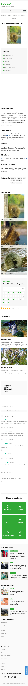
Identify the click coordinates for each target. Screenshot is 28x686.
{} (17, 410)
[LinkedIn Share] (17, 390)
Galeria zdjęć (7, 70)
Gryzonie (15, 16)
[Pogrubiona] (2, 411)
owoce (25, 158)
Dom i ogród (4, 625)
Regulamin (3, 660)
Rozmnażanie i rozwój (9, 67)
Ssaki (10, 16)
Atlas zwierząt (16, 15)
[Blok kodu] (14, 411)
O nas (2, 652)
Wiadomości (4, 622)
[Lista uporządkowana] (9, 411)
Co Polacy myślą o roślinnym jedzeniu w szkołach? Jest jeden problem (17, 593)
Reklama (3, 663)
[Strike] (7, 411)
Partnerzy (3, 666)
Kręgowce (5, 16)
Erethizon (14, 18)
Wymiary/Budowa (8, 55)
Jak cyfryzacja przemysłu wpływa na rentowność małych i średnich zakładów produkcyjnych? (18, 567)
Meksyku (8, 135)
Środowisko (4, 633)
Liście (2, 158)
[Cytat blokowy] (12, 411)
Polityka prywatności (6, 655)
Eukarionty (19, 182)
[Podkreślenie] (5, 411)
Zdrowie (3, 630)
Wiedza (9, 15)
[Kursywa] (4, 411)
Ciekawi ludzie (4, 639)
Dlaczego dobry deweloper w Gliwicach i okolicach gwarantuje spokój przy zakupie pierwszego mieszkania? (18, 556)
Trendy (2, 636)
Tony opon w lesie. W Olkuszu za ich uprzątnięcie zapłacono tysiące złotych (18, 613)
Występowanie (8, 58)
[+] (19, 410)
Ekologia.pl (3, 15)
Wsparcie (3, 669)
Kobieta (3, 627)
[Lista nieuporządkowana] (11, 411)
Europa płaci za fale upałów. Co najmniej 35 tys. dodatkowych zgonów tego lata (17, 603)
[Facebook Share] (17, 386)
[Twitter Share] (21, 386)
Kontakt (3, 649)
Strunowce (22, 15)
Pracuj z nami (4, 658)
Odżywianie (7, 64)
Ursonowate (21, 16)
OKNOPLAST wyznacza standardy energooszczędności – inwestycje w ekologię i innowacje (18, 577)
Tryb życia (6, 61)
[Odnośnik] (16, 411)
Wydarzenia (4, 641)
